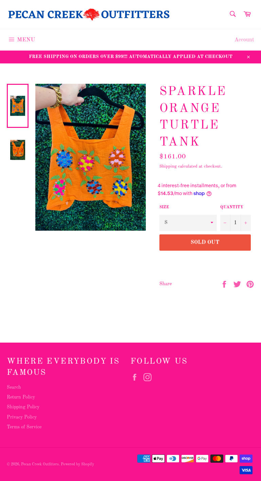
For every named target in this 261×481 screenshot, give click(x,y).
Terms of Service (24, 427)
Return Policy (21, 397)
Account (244, 40)
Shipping (168, 166)
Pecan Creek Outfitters (40, 464)
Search (14, 387)
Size (164, 207)
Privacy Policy (22, 417)
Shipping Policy (23, 407)
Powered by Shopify (77, 464)
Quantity (231, 207)
